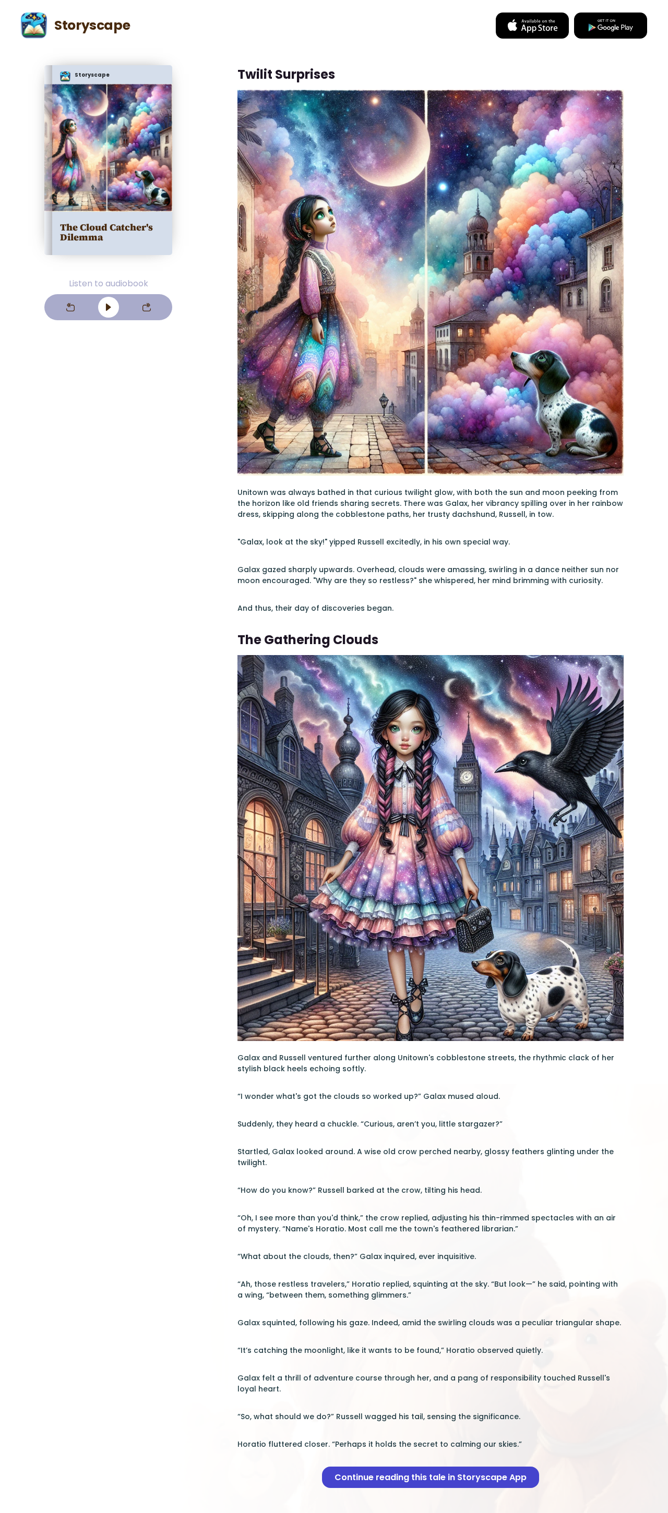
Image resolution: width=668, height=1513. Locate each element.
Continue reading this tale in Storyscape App (431, 1477)
